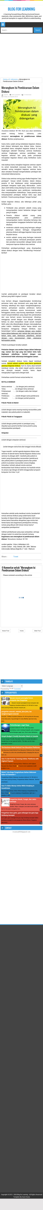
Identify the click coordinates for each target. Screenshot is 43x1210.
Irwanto (5, 95)
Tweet (15, 556)
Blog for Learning (21, 9)
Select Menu (3, 24)
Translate (17, 689)
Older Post (37, 631)
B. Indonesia (27, 95)
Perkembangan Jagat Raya (19, 725)
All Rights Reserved (35, 1194)
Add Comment (15, 95)
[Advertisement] (21, 55)
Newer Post (5, 631)
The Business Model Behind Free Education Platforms (20, 747)
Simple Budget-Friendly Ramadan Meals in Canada (19, 736)
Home (22, 631)
